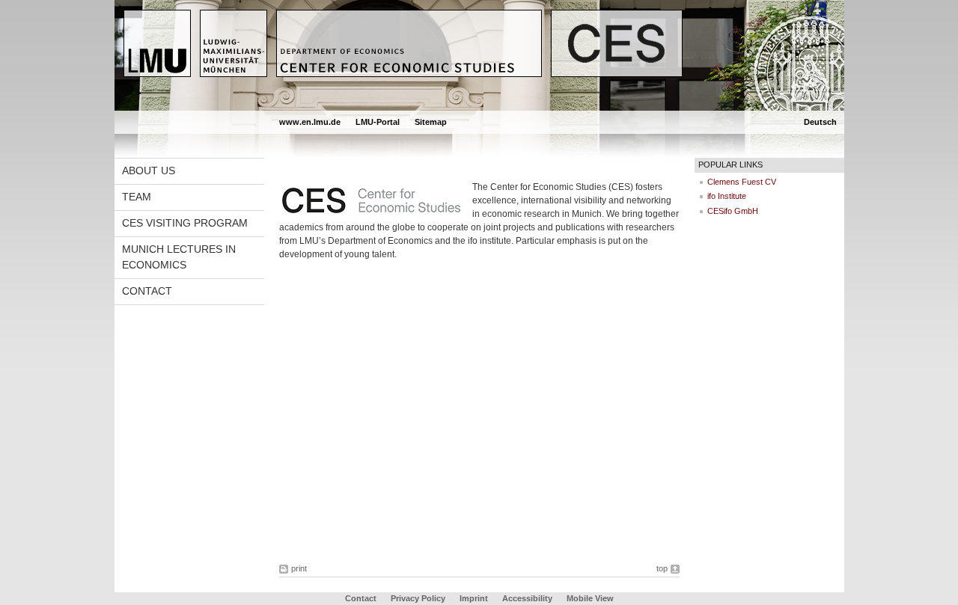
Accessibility (528, 598)
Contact (147, 291)
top (662, 568)
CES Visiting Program (185, 223)
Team (136, 197)
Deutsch (820, 121)
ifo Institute (726, 195)
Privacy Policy (418, 598)
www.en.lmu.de (310, 121)
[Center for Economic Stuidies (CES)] (479, 107)
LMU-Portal (378, 121)
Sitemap (431, 121)
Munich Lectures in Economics (179, 257)
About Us (148, 170)
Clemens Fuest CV (741, 181)
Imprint (474, 598)
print (299, 568)
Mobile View (590, 598)
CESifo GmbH (732, 210)
